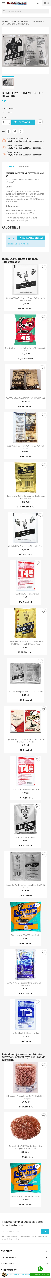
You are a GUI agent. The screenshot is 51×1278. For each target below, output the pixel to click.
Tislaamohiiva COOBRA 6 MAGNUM (25, 935)
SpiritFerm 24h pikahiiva (25, 837)
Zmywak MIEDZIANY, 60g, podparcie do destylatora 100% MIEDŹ (25, 1147)
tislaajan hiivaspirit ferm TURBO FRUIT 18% (25, 691)
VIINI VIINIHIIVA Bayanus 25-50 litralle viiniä (25, 546)
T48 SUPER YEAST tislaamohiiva (25, 594)
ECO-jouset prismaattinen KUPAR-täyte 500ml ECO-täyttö (25, 1097)
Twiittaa (14, 131)
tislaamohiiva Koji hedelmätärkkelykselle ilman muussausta (25, 497)
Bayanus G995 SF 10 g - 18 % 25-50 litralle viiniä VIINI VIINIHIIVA (25, 299)
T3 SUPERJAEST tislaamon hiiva (25, 1033)
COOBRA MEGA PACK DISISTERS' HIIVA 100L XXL (25, 398)
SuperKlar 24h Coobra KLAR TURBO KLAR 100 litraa (25, 447)
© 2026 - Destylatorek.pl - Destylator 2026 (21, 1274)
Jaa (8, 131)
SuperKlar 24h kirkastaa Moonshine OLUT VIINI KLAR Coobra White (25, 740)
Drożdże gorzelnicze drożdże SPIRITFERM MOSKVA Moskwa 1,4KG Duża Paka (25, 642)
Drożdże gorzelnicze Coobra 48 (25, 789)
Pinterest (21, 131)
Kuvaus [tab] (10, 166)
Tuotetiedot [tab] (23, 166)
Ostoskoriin (23, 122)
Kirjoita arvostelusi (31, 237)
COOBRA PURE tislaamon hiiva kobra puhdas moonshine (25, 984)
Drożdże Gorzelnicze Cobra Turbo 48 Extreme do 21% (26, 349)
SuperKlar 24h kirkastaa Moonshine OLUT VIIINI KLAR (25, 886)
